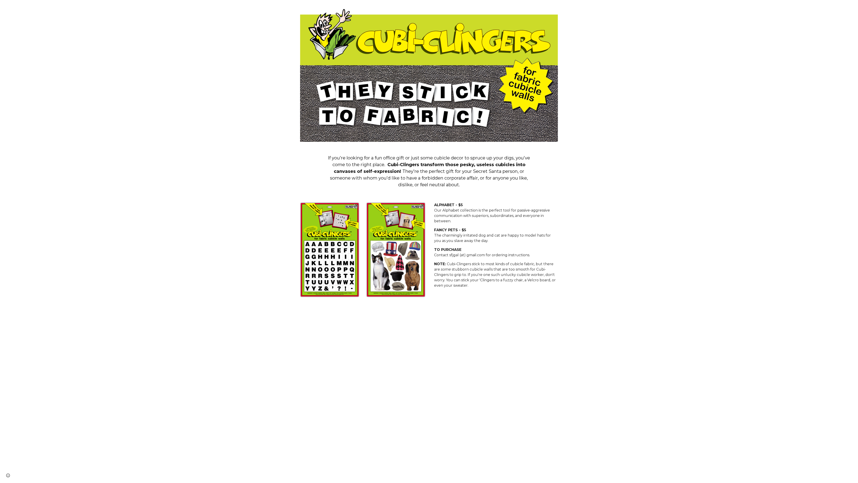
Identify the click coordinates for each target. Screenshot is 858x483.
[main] (429, 171)
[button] (8, 475)
